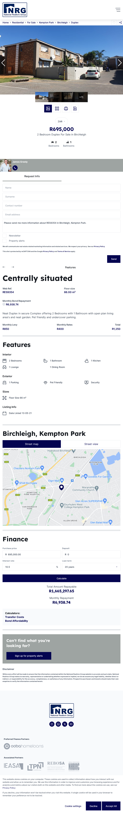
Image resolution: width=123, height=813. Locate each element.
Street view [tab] (91, 444)
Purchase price (10, 548)
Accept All (111, 806)
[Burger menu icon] (117, 9)
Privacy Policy (99, 246)
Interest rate (8, 561)
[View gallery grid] (57, 108)
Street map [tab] (31, 444)
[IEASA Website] (13, 767)
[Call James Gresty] (15, 167)
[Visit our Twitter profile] (64, 724)
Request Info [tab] (32, 176)
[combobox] (95, 567)
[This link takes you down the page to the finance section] (4, 304)
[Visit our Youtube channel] (71, 724)
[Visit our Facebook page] (51, 724)
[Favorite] (114, 22)
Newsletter (14, 235)
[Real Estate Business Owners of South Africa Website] (56, 767)
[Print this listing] (66, 108)
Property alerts (17, 240)
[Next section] (13, 267)
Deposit (66, 548)
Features (70, 267)
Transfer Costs (14, 617)
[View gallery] (48, 108)
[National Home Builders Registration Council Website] (74, 767)
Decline (93, 806)
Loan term (67, 561)
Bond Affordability (16, 620)
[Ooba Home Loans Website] (23, 746)
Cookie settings (73, 806)
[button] (3, 62)
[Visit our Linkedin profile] (58, 724)
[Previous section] (4, 267)
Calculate (61, 578)
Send (114, 259)
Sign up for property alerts (29, 655)
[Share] (120, 22)
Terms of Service (63, 251)
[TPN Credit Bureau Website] (35, 767)
